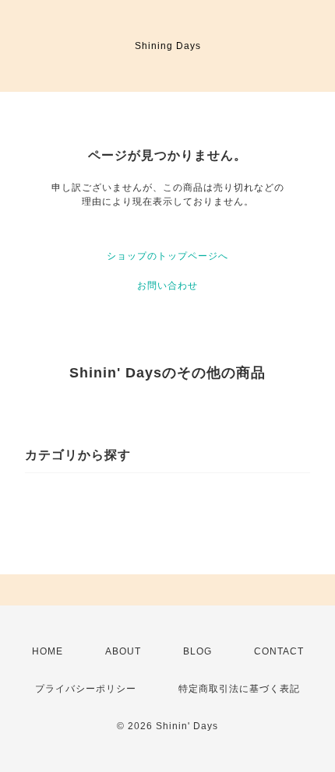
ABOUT (123, 651)
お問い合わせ (167, 285)
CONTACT (279, 651)
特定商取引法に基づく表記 (239, 688)
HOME (47, 651)
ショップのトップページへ (167, 256)
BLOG (197, 651)
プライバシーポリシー (85, 688)
